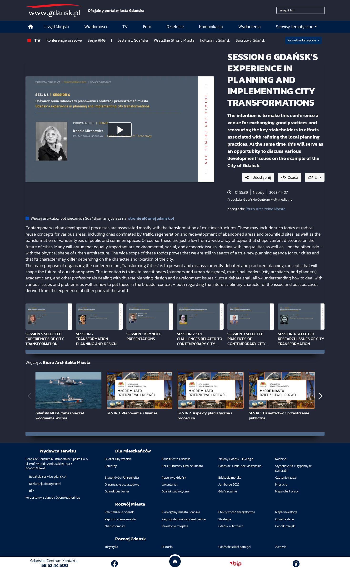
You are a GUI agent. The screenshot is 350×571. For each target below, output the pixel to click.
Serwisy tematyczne (294, 27)
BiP (31, 490)
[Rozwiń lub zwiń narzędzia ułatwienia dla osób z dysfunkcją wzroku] (296, 564)
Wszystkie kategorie (302, 40)
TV (37, 40)
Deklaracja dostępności (45, 484)
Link (318, 177)
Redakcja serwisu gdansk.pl (47, 476)
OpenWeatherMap (68, 497)
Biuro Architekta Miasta (265, 209)
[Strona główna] (30, 27)
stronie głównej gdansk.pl (151, 218)
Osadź (293, 177)
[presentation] (29, 396)
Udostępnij (261, 177)
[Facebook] (114, 564)
